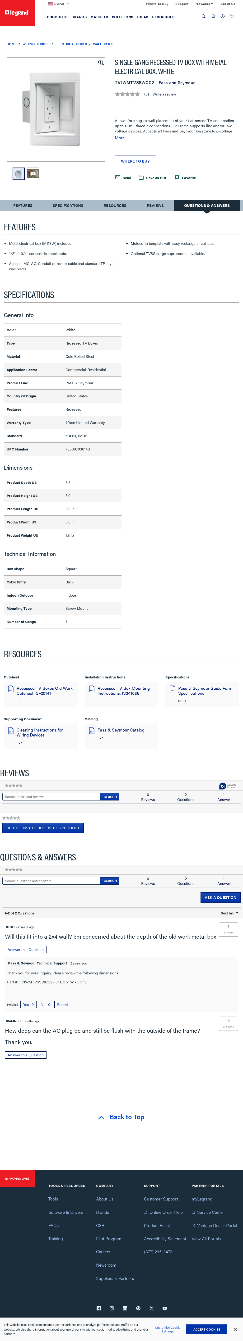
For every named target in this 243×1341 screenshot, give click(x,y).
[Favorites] (213, 16)
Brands (102, 1212)
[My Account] (222, 16)
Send (126, 177)
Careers (103, 1252)
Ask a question (220, 897)
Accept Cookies (206, 1329)
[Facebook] (99, 1309)
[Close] (235, 1329)
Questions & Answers (207, 205)
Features (22, 206)
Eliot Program (108, 1238)
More (120, 138)
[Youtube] (165, 1309)
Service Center (210, 1212)
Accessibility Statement (165, 1238)
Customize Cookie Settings (167, 1329)
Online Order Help (166, 1212)
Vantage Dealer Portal (217, 1225)
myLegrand (202, 1199)
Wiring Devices (36, 43)
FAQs (53, 1225)
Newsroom (106, 1265)
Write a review (164, 94)
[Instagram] (112, 1309)
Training (55, 1238)
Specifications (68, 205)
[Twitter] (151, 1309)
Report (62, 1004)
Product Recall (157, 1225)
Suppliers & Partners (115, 1278)
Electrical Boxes (71, 43)
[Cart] (232, 16)
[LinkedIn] (125, 1309)
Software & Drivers (65, 1212)
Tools (53, 1199)
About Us (104, 1199)
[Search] (203, 16)
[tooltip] (228, 786)
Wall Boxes (103, 43)
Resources (115, 205)
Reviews (155, 205)
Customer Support (161, 1199)
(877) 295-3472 (158, 1252)
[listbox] (56, 109)
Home (12, 43)
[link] (14, 785)
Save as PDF (156, 177)
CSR (100, 1225)
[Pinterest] (138, 1309)
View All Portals (206, 1238)
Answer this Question (26, 949)
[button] (100, 62)
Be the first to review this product (45, 829)
